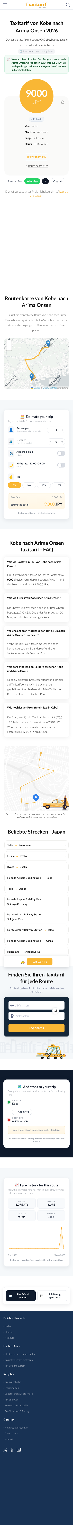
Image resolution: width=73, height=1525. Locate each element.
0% (14, 485)
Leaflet (36, 387)
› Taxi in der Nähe (12, 1381)
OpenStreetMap (50, 387)
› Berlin (7, 1325)
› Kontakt (8, 1439)
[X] (5, 1449)
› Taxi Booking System (14, 1365)
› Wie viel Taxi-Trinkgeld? (15, 1405)
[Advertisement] (36, 244)
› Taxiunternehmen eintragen (18, 1359)
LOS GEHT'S (36, 1028)
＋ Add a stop (22, 1111)
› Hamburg (8, 1337)
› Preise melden (11, 1387)
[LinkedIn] (19, 1449)
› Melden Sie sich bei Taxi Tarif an (19, 1353)
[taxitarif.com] (36, 4)
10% (29, 485)
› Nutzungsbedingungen (15, 1427)
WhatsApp (32, 181)
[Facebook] (12, 1449)
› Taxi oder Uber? (11, 1399)
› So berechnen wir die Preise (18, 1393)
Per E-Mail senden (19, 1296)
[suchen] (68, 4)
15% (44, 485)
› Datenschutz (10, 1433)
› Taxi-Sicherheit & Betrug (16, 1411)
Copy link (58, 181)
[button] (32, 376)
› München (8, 1331)
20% (58, 485)
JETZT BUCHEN (36, 157)
